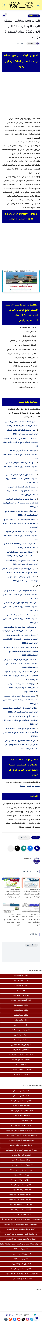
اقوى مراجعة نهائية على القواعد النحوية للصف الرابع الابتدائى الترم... (31, 894)
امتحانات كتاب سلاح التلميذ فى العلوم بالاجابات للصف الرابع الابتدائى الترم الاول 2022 (20, 442)
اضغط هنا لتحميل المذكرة (30, 786)
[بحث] (3, 5)
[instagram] (27, 1319)
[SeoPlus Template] (35, 1315)
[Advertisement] (21, 97)
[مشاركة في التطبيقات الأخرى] (10, 848)
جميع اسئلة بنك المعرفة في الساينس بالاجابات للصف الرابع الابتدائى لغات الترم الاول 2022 (20, 700)
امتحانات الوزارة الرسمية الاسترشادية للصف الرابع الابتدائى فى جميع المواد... (31, 921)
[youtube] (18, 1319)
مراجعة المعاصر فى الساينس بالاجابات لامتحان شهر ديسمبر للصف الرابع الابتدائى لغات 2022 (20, 651)
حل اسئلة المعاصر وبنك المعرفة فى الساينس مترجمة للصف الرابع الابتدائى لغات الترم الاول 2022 (21, 745)
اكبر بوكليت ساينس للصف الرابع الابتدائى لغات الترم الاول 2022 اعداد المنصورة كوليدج (23, 688)
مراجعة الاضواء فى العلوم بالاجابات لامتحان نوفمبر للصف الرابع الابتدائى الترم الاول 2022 (20, 503)
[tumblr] (6, 1319)
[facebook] (14, 1319)
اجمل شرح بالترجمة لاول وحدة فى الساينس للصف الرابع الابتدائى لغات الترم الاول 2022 (20, 720)
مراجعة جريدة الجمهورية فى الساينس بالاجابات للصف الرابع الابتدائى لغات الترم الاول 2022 (20, 607)
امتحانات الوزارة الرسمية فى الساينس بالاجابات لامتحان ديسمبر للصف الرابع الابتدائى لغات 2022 (21, 663)
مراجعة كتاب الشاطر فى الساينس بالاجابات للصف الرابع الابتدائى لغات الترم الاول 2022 (20, 619)
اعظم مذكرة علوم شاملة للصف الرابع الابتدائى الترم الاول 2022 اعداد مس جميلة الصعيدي (20, 523)
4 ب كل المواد (33, 16)
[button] (30, 848)
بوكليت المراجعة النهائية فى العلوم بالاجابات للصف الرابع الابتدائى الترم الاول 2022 (20, 467)
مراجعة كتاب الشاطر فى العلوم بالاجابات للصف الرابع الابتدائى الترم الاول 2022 (20, 454)
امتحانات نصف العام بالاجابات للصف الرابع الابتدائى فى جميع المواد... (12, 896)
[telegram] (31, 1319)
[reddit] (10, 1319)
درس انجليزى (10, 1315)
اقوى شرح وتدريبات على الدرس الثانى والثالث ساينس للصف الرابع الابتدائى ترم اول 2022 (20, 732)
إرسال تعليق (31, 945)
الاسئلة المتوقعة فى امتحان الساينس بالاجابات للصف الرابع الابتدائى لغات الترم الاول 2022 (20, 595)
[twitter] (23, 1319)
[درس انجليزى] (21, 5)
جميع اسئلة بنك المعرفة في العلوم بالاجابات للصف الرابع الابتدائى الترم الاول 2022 (20, 536)
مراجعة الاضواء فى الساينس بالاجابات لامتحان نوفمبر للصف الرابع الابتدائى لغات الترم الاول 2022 (20, 676)
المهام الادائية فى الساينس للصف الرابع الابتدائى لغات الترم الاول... (12, 921)
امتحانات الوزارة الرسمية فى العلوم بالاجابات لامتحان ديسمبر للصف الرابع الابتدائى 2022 (22, 479)
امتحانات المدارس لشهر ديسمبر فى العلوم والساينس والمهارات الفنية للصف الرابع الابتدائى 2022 (20, 639)
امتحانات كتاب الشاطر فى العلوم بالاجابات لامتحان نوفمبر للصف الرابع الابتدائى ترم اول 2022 (22, 491)
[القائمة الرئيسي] (38, 5)
